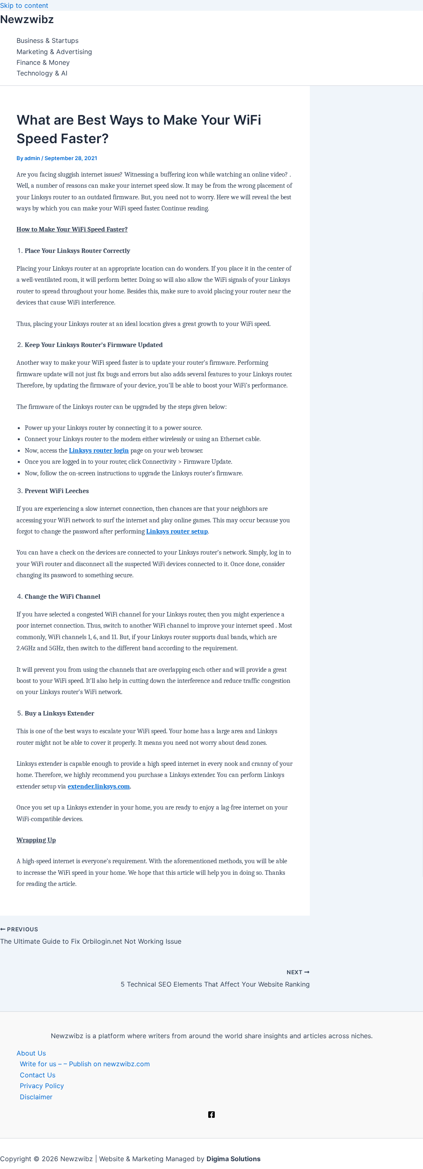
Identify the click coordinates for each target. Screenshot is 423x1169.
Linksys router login (99, 450)
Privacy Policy (42, 1086)
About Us (31, 1053)
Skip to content (24, 5)
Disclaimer (36, 1097)
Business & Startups (47, 40)
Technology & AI (42, 73)
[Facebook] (211, 1116)
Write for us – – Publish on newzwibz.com (85, 1064)
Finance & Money (43, 62)
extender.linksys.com (99, 786)
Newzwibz (27, 19)
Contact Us (37, 1075)
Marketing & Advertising (54, 51)
